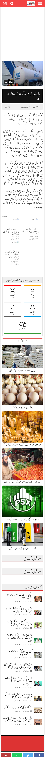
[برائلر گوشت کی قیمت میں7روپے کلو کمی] (38, 710)
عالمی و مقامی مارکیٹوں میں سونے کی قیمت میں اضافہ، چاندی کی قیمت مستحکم (22, 445)
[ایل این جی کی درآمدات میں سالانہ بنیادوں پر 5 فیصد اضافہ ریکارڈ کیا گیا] (29, 223)
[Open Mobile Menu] (40, 3)
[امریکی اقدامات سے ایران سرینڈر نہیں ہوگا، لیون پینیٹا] (38, 598)
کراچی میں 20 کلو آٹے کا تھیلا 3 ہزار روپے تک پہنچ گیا (22, 370)
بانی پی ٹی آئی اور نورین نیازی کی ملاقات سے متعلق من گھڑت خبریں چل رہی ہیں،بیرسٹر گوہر (18, 681)
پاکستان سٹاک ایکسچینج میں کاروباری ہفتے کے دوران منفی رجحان (23, 519)
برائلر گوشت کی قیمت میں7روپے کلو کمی (22, 407)
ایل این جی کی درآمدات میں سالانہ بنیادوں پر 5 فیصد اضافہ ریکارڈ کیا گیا (29, 231)
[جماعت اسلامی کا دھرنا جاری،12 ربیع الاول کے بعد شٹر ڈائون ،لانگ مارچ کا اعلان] (38, 640)
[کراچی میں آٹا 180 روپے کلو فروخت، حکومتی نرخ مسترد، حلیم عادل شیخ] (38, 625)
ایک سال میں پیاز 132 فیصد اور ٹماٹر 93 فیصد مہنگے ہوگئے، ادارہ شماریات (22, 482)
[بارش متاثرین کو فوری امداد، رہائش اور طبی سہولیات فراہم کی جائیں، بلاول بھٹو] (38, 668)
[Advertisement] (22, 32)
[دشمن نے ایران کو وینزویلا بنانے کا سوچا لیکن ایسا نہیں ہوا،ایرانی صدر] (38, 612)
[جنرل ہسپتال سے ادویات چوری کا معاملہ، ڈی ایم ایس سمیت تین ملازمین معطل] (38, 722)
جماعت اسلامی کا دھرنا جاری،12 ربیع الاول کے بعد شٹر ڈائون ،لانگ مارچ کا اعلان (19, 638)
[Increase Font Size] (9, 107)
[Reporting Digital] (31, 3)
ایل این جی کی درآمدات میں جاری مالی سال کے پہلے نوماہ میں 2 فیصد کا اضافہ (11, 231)
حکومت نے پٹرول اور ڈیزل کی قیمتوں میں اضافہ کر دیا (22, 548)
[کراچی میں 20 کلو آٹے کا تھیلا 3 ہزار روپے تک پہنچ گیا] (38, 655)
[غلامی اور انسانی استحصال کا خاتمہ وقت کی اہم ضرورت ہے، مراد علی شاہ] (38, 698)
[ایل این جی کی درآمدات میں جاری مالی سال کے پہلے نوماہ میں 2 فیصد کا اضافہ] (10, 223)
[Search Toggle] (12, 3)
